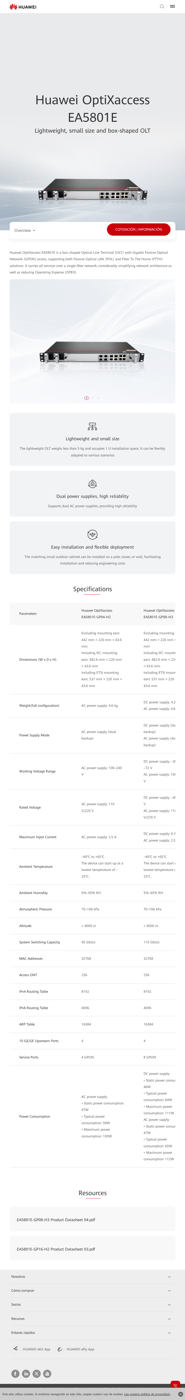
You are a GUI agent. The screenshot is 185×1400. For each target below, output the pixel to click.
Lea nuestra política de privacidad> (147, 1394)
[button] (86, 398)
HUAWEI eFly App (80, 1349)
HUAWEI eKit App (36, 1349)
